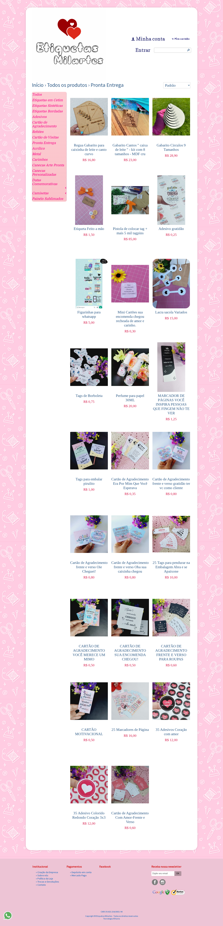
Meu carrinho (182, 38)
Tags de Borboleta (89, 396)
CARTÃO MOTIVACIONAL (89, 732)
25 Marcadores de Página (130, 730)
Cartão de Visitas (45, 137)
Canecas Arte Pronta (48, 165)
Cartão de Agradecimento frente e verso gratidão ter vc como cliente (171, 483)
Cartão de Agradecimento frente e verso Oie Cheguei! (89, 567)
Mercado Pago (79, 875)
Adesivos (39, 117)
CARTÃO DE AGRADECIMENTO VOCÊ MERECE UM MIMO (89, 652)
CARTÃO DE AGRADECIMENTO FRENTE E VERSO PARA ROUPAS (171, 652)
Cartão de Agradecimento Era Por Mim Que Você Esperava (130, 483)
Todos (37, 95)
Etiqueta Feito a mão (89, 229)
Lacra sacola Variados (171, 312)
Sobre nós (42, 875)
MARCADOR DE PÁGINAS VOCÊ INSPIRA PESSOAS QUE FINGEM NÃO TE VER (171, 404)
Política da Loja (45, 878)
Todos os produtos (67, 85)
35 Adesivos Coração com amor (171, 732)
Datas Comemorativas (44, 182)
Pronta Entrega (107, 85)
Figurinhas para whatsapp (89, 314)
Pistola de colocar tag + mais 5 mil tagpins (130, 231)
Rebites (38, 132)
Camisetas (40, 193)
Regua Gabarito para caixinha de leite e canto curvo (89, 149)
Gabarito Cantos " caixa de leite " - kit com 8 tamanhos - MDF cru (130, 149)
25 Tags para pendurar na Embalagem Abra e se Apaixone (171, 567)
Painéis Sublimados (47, 199)
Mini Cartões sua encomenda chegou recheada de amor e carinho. (130, 318)
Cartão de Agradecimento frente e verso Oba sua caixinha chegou (130, 567)
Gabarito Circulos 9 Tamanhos (171, 147)
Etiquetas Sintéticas (47, 106)
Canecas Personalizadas (44, 173)
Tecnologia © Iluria (111, 918)
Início (38, 85)
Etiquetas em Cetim (47, 100)
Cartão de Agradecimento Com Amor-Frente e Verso (130, 817)
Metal (36, 154)
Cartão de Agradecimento (44, 124)
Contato (41, 884)
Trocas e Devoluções (48, 881)
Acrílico (38, 148)
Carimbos (40, 160)
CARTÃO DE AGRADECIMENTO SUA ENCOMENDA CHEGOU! (130, 652)
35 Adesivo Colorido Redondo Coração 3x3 (89, 815)
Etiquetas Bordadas (47, 111)
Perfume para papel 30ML (130, 398)
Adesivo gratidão (171, 229)
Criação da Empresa (47, 872)
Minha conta (150, 39)
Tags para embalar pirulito (89, 481)
